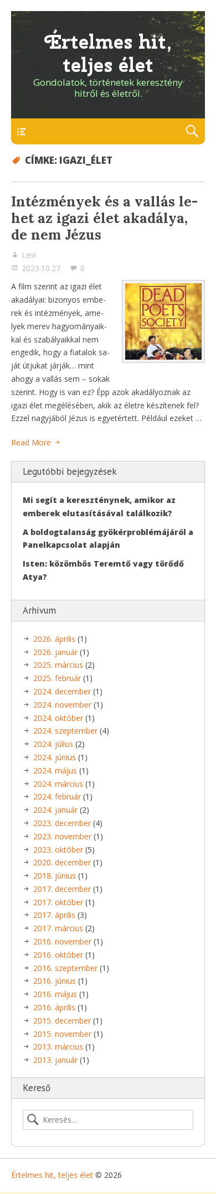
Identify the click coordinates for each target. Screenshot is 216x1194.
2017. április (54, 915)
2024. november (62, 704)
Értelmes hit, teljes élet (108, 53)
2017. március (58, 928)
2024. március (58, 783)
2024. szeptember (65, 730)
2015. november (62, 1034)
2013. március (58, 1046)
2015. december (62, 1020)
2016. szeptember (65, 968)
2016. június (54, 980)
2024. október (58, 718)
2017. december (62, 889)
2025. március (58, 665)
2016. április (54, 1007)
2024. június (54, 757)
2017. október (58, 902)
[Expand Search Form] (192, 131)
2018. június (54, 875)
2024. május (55, 770)
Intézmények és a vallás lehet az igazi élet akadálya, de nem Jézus (104, 218)
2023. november (62, 836)
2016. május (55, 994)
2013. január (55, 1060)
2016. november (62, 941)
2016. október (58, 954)
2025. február (57, 678)
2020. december (62, 862)
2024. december (62, 691)
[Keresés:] (108, 1120)
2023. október (58, 849)
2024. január (55, 809)
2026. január (55, 652)
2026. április (54, 639)
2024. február (57, 796)
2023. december (62, 823)
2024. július (53, 744)
